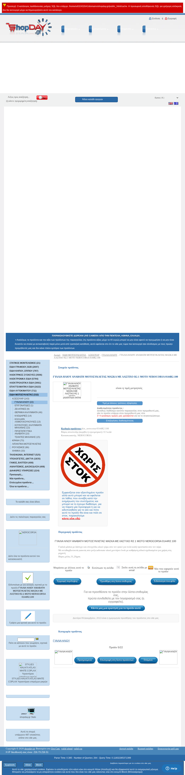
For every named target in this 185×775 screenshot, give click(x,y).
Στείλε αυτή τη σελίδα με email (134, 569)
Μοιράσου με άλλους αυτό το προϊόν (68, 569)
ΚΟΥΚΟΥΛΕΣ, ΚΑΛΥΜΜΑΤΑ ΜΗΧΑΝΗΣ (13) (28, 426)
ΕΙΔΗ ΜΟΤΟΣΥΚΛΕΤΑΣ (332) (24, 394)
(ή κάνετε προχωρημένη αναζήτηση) (21, 101)
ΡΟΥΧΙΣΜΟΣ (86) (20, 447)
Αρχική (57, 355)
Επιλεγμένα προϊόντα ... (22, 482)
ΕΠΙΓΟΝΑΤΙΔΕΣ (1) (24, 405)
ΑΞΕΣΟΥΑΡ (93, 355)
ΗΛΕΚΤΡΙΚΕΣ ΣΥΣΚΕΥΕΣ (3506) (26, 375)
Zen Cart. (55, 748)
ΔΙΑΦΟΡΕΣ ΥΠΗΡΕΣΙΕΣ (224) (24, 470)
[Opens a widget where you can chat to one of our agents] (171, 768)
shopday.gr (29, 748)
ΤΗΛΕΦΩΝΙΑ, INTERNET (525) (25, 454)
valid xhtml (67, 748)
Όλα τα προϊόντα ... (19, 486)
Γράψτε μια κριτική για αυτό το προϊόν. (28, 623)
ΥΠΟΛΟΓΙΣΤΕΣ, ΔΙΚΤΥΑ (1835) (25, 458)
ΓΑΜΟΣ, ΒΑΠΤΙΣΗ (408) (21, 462)
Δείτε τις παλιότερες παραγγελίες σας (28, 517)
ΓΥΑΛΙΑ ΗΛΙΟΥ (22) (24, 402)
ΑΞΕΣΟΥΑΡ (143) (20, 398)
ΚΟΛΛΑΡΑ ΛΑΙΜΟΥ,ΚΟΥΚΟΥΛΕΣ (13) (28, 420)
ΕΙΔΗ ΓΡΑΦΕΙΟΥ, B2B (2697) (24, 367)
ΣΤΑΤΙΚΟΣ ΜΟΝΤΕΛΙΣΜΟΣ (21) (25, 363)
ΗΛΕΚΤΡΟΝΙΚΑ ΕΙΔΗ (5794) (24, 379)
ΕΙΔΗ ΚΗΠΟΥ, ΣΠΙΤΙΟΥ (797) (24, 371)
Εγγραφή (172, 18)
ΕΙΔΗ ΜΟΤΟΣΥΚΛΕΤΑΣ (74, 355)
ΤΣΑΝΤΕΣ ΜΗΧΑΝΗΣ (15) (27, 437)
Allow (28, 765)
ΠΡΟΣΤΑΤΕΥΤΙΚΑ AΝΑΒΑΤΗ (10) (23, 432)
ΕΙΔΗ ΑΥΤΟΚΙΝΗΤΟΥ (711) (23, 390)
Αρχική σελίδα (126, 748)
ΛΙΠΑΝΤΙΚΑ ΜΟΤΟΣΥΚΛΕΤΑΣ (26, 444)
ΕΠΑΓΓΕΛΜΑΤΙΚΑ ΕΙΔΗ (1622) (25, 387)
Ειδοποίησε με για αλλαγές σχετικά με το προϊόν (27, 591)
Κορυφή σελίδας (145, 748)
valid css (78, 748)
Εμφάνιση (10, 765)
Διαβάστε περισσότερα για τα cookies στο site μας (130, 763)
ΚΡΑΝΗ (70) (18, 440)
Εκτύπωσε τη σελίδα (103, 568)
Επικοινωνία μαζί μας (168, 748)
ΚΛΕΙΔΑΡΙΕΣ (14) (23, 416)
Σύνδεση (156, 18)
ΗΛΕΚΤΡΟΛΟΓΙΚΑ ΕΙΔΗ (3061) (25, 383)
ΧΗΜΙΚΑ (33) (18, 451)
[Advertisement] (92, 68)
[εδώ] (22, 356)
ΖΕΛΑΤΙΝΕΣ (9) (22, 409)
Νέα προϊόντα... (17, 478)
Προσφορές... (16, 474)
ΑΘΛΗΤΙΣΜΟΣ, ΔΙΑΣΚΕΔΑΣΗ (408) (27, 466)
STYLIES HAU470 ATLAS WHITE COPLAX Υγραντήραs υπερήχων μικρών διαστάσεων (27, 680)
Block (39, 765)
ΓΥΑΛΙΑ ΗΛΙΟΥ (109, 355)
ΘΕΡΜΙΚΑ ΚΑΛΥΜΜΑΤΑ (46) (28, 412)
